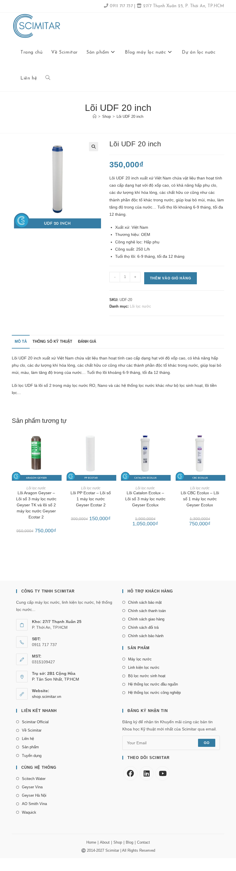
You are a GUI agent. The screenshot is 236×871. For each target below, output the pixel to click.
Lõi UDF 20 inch (130, 116)
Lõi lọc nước (140, 306)
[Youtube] (162, 773)
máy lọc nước (75, 385)
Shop (117, 842)
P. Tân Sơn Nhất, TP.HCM (55, 679)
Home (91, 842)
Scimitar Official (35, 722)
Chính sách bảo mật (145, 602)
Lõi (14, 358)
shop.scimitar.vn (46, 696)
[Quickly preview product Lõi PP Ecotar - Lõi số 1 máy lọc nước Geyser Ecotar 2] (113, 440)
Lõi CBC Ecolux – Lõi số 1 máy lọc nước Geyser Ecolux (200, 499)
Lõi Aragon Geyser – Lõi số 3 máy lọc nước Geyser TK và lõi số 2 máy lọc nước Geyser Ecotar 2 (36, 505)
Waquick (29, 812)
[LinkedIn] (146, 773)
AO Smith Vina (34, 804)
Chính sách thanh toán (147, 611)
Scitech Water (33, 779)
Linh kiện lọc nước (143, 667)
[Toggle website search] (47, 78)
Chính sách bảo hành (145, 636)
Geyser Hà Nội (34, 795)
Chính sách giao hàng (146, 619)
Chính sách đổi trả (143, 627)
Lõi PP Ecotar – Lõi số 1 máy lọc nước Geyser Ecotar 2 (91, 499)
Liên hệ (28, 738)
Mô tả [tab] (21, 342)
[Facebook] (130, 773)
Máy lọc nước (140, 659)
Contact (143, 842)
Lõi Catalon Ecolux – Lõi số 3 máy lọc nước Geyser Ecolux (145, 499)
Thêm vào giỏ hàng (170, 278)
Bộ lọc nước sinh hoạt (146, 676)
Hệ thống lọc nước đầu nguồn (153, 684)
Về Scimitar (31, 730)
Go (207, 743)
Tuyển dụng (31, 755)
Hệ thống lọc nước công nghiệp (154, 692)
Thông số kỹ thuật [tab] (52, 342)
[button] (93, 146)
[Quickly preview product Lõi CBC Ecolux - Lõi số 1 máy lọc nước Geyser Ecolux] (222, 440)
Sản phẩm (30, 747)
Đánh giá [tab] (87, 342)
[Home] (94, 116)
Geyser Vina (32, 787)
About (105, 842)
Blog (129, 842)
